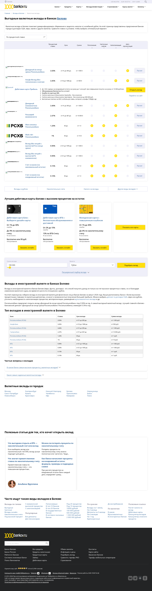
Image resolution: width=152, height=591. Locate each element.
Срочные (8, 510)
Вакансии (73, 573)
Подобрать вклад (131, 265)
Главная (7, 13)
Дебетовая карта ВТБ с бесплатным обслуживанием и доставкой (58, 220)
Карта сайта (93, 552)
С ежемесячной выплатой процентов (34, 505)
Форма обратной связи (61, 573)
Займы (35, 557)
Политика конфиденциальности (16, 582)
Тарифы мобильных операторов (102, 557)
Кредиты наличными (41, 552)
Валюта (72, 261)
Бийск (89, 393)
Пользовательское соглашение (38, 582)
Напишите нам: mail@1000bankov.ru (17, 573)
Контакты (92, 549)
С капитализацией (32, 508)
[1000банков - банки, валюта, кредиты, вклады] (145, 578)
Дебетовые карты (135, 512)
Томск (89, 396)
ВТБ (11, 344)
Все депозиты (30, 516)
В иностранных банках (117, 516)
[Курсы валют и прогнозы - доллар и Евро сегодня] (130, 578)
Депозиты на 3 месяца (96, 512)
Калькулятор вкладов (137, 514)
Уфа (47, 396)
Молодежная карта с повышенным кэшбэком (91, 219)
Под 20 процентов (74, 504)
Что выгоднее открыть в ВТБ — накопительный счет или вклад (23, 444)
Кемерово (71, 396)
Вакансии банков (96, 555)
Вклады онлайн (11, 512)
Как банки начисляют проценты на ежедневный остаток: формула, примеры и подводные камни (57, 462)
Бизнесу (141, 7)
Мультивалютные (115, 514)
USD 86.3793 (115, 2)
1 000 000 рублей (74, 515)
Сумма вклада (12, 261)
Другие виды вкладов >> (128, 189)
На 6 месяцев (92, 514)
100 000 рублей (73, 510)
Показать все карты (130, 227)
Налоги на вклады (91, 189)
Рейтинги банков (12, 555)
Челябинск (50, 393)
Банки (57, 7)
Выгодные (9, 508)
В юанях (111, 512)
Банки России (10, 552)
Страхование (112, 7)
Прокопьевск (72, 393)
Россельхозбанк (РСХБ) (18, 320)
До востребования (115, 504)
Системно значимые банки (16, 557)
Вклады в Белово (18, 13)
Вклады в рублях (21, 189)
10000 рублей (72, 508)
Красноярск (30, 396)
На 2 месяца (92, 510)
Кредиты (68, 7)
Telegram (34, 573)
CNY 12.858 (136, 2)
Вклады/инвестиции (94, 7)
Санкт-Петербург (11, 393)
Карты (79, 7)
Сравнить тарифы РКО (70, 557)
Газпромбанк (14, 332)
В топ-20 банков (52, 508)
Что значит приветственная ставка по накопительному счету (24, 459)
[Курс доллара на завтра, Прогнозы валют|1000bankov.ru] (135, 578)
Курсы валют (128, 7)
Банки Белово (10, 549)
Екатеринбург (30, 391)
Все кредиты (38, 549)
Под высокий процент (14, 516)
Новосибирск (10, 396)
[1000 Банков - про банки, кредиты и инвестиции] (140, 578)
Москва (8, 391)
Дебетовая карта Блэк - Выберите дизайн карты (19, 219)
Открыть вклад (136, 90)
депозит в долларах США (117, 297)
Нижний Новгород (53, 391)
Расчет (139, 70)
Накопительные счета (56, 189)
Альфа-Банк (14, 324)
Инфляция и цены (68, 552)
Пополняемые (51, 504)
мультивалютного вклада (85, 299)
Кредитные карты (40, 555)
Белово (69, 391)
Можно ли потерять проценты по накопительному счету (57, 444)
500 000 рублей (73, 513)
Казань (28, 393)
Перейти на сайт (136, 95)
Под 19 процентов (74, 506)
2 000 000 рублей (74, 517)
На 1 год (90, 516)
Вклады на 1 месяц (94, 508)
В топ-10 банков (52, 506)
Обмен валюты (67, 549)
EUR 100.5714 (125, 2)
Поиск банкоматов (12, 560)
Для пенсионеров (32, 519)
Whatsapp (44, 573)
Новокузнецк (92, 391)
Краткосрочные (93, 519)
